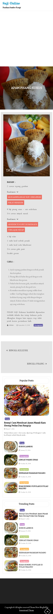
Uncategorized (38, 325)
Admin (11, 325)
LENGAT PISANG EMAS (28, 460)
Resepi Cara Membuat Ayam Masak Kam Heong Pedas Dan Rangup (25, 424)
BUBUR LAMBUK (26, 447)
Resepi (7, 419)
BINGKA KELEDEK (18, 350)
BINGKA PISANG (35, 363)
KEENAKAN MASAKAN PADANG (32, 473)
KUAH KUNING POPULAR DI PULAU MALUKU (31, 566)
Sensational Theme (26, 610)
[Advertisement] (26, 38)
